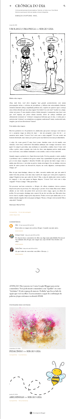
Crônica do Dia (30, 5)
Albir (16, 225)
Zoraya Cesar (19, 235)
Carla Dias (18, 248)
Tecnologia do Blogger (39, 413)
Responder (19, 231)
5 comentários (23, 355)
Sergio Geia (16, 215)
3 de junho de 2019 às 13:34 (30, 248)
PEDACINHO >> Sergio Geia (25, 351)
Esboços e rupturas (23, 16)
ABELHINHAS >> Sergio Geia (25, 397)
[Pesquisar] (64, 5)
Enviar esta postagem (25, 212)
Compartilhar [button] (13, 212)
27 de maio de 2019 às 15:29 (26, 225)
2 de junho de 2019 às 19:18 (32, 235)
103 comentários (23, 400)
